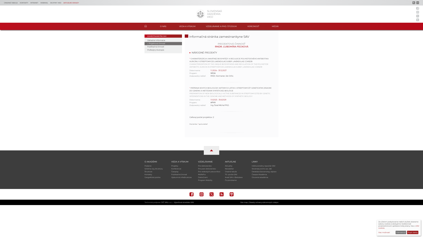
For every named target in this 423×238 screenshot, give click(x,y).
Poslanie (148, 166)
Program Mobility (205, 180)
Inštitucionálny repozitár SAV (263, 166)
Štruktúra (148, 172)
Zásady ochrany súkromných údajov (263, 202)
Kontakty (24, 3)
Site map (244, 202)
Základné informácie (156, 40)
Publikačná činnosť (155, 47)
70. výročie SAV (231, 174)
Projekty (174, 166)
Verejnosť (253, 26)
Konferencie (176, 169)
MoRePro (202, 174)
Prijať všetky (413, 232)
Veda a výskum (187, 26)
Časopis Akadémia (259, 174)
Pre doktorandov (205, 166)
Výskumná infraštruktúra (181, 177)
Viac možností (384, 232)
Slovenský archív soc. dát (262, 169)
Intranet (34, 3)
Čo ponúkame (231, 180)
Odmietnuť (400, 232)
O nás (163, 26)
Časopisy (174, 172)
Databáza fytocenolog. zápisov (264, 172)
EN (418, 3)
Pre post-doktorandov (207, 169)
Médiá (275, 26)
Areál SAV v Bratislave (234, 177)
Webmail (44, 3)
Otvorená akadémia (260, 177)
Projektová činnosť (157, 44)
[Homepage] (200, 14)
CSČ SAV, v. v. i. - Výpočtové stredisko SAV (177, 202)
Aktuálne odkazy (71, 3)
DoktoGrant (203, 177)
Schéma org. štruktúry (154, 169)
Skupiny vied (55, 3)
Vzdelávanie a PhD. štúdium (221, 26)
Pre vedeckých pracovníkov (209, 172)
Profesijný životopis (155, 50)
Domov (149, 26)
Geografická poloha (152, 177)
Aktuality (228, 166)
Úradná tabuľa (11, 3)
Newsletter (229, 169)
